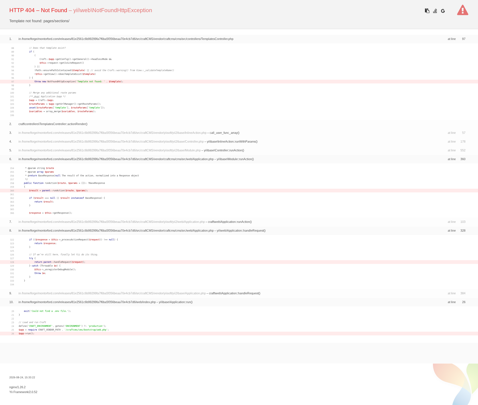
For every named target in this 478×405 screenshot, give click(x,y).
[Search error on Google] (443, 10)
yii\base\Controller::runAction (223, 150)
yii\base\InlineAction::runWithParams (231, 141)
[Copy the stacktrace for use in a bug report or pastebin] (427, 10)
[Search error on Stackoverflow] (435, 10)
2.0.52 (33, 392)
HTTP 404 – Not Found (38, 10)
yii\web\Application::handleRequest (240, 230)
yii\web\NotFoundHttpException (112, 10)
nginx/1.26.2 (17, 387)
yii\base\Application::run (175, 302)
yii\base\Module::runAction (234, 159)
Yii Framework (18, 392)
